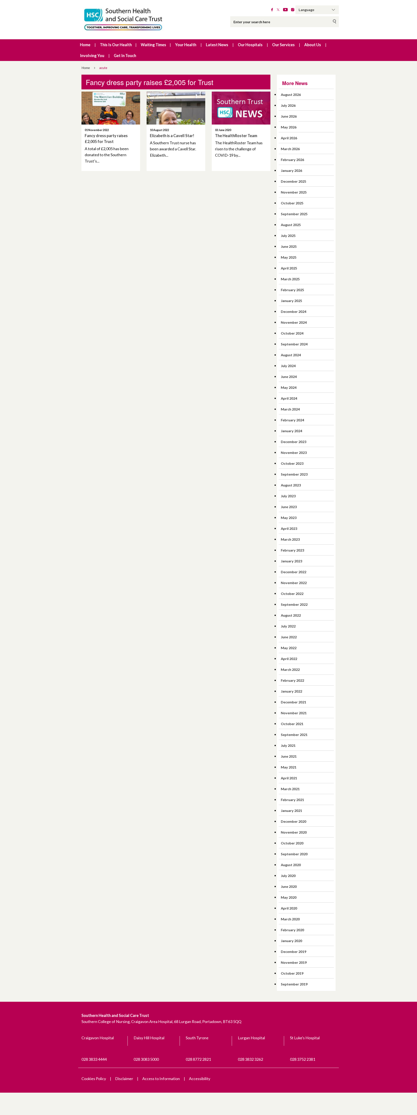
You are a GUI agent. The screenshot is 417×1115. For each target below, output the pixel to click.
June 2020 (289, 886)
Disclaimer (124, 1078)
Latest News (217, 44)
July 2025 (288, 235)
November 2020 (294, 832)
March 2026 (290, 149)
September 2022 (294, 604)
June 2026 (289, 116)
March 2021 (290, 789)
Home (85, 44)
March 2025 (290, 279)
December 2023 (293, 442)
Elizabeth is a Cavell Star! (172, 135)
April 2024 (289, 398)
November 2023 (294, 452)
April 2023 (289, 528)
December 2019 (293, 951)
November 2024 (294, 322)
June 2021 (289, 756)
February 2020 (292, 930)
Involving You (92, 55)
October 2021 (292, 724)
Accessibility (199, 1078)
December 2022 (293, 572)
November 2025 (294, 192)
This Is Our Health (116, 44)
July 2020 (288, 876)
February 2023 (292, 550)
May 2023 (288, 518)
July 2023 (288, 496)
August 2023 (291, 485)
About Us (312, 44)
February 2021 (292, 800)
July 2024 (288, 366)
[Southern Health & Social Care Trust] (132, 19)
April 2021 (289, 778)
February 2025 (292, 290)
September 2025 (294, 214)
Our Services (283, 44)
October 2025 (292, 203)
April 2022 (289, 659)
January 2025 (291, 301)
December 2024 (293, 311)
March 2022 (290, 669)
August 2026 (291, 94)
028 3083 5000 (146, 1059)
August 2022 (291, 615)
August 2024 (291, 355)
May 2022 (288, 648)
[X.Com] (278, 9)
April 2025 (289, 268)
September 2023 (294, 474)
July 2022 (288, 626)
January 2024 (291, 431)
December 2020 (293, 821)
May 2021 (288, 767)
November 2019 (294, 962)
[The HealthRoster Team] (241, 108)
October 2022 (292, 593)
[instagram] (292, 9)
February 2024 (292, 420)
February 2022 (292, 680)
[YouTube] (285, 9)
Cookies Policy (93, 1078)
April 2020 (289, 908)
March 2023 (290, 539)
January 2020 (291, 941)
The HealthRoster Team (236, 135)
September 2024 (294, 344)
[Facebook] (272, 9)
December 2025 (293, 181)
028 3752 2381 (302, 1059)
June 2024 (289, 376)
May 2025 (288, 257)
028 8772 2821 (198, 1059)
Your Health (185, 44)
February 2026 (292, 160)
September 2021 (294, 734)
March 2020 (290, 919)
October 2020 (292, 843)
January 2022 (291, 691)
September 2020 (294, 854)
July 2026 (288, 105)
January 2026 (291, 170)
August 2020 (291, 865)
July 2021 (288, 745)
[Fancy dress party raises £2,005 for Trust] (110, 108)
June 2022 (289, 637)
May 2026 (288, 127)
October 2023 (292, 463)
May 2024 (288, 387)
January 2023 (291, 561)
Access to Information (161, 1078)
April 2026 (289, 138)
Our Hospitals (250, 44)
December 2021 (293, 702)
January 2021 (291, 810)
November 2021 (294, 713)
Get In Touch (125, 55)
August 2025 (291, 225)
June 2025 (289, 246)
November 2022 (294, 583)
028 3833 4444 (94, 1059)
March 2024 (290, 409)
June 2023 (289, 507)
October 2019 (292, 973)
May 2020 (288, 897)
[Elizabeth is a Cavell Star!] (176, 108)
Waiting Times (153, 44)
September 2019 (294, 984)
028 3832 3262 (250, 1059)
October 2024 (292, 333)
